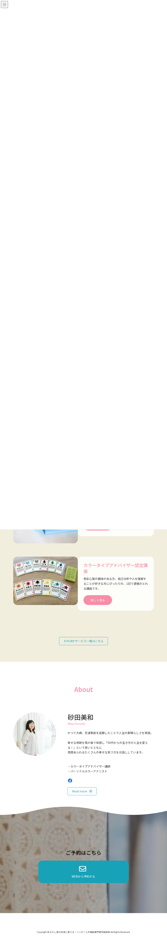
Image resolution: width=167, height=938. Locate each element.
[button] (83, 641)
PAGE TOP (159, 906)
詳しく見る (98, 600)
